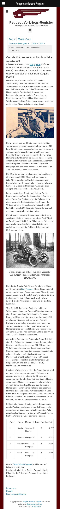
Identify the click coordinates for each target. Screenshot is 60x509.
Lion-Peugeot (27, 289)
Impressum (11, 488)
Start (12, 39)
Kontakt (9, 491)
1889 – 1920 (38, 43)
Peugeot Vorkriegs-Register (31, 22)
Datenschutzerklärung (16, 494)
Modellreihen (24, 39)
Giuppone (35, 64)
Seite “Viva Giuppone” (23, 464)
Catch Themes (36, 506)
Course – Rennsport (19, 43)
